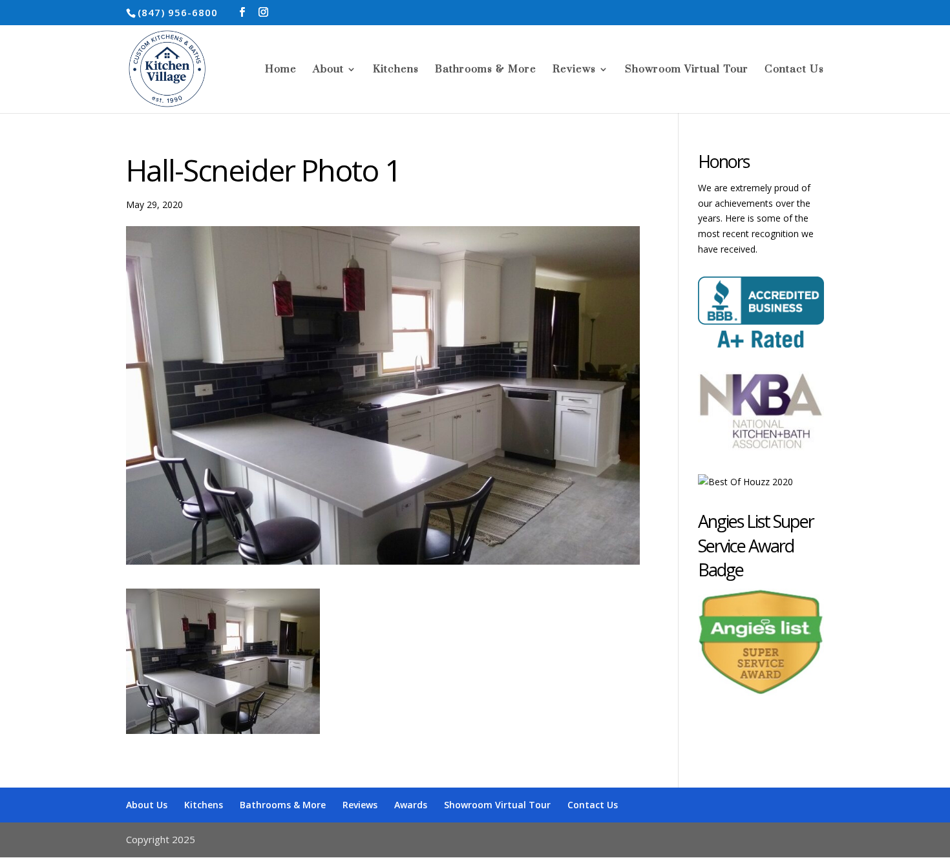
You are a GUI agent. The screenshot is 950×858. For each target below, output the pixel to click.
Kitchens (396, 70)
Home (281, 70)
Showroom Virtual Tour (686, 70)
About (328, 70)
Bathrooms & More (485, 70)
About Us (146, 805)
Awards (410, 805)
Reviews (574, 70)
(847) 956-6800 (178, 12)
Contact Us (794, 70)
